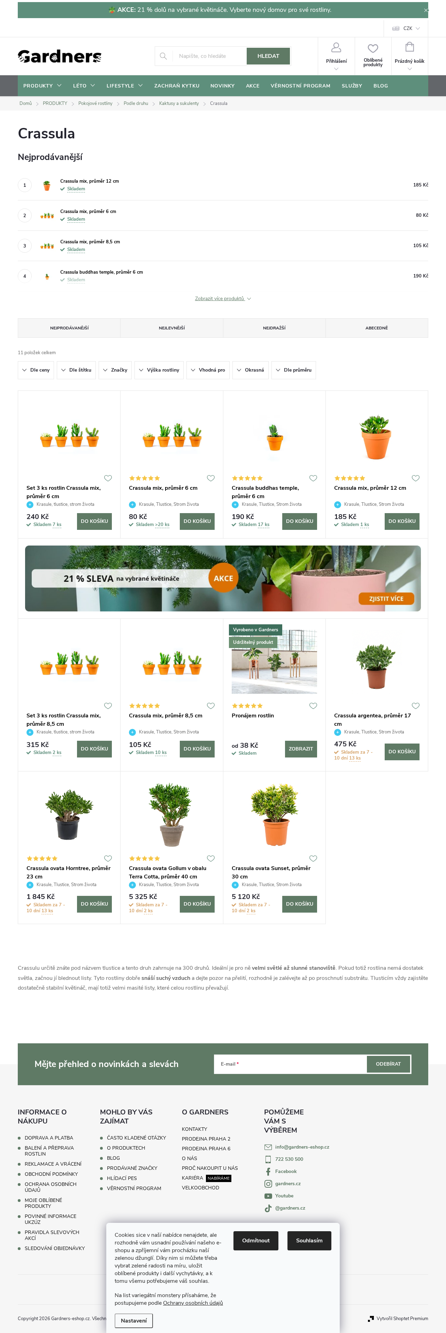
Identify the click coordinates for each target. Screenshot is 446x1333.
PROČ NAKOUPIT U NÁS (210, 1168)
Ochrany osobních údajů (193, 1303)
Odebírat (388, 1064)
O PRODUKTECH (126, 1148)
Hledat (268, 56)
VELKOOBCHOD (200, 1188)
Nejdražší (274, 328)
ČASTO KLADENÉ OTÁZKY (136, 1138)
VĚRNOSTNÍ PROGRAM (134, 1188)
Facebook (286, 1171)
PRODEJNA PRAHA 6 (206, 1148)
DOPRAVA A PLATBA (49, 1138)
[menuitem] (43, 86)
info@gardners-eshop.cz (302, 1147)
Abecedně (377, 328)
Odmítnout (256, 1240)
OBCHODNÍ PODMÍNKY (51, 1174)
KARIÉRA (192, 1178)
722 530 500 (289, 1159)
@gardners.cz (290, 1208)
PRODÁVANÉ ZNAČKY (132, 1168)
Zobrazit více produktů (220, 299)
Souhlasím (309, 1240)
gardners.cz (288, 1183)
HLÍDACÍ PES (122, 1178)
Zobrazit (301, 749)
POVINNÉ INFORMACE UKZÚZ (50, 1219)
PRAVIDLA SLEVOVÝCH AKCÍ (52, 1235)
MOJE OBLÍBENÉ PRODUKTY (43, 1203)
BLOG (113, 1158)
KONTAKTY (194, 1129)
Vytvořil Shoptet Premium (402, 1319)
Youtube (284, 1196)
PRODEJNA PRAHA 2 (206, 1139)
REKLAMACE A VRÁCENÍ (53, 1164)
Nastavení (134, 1321)
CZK (407, 28)
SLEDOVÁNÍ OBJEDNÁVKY (55, 1248)
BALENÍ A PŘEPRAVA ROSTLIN (49, 1151)
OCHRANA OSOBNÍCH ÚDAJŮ (51, 1187)
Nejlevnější (172, 328)
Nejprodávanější (69, 328)
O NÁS (189, 1158)
